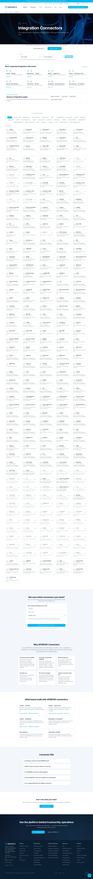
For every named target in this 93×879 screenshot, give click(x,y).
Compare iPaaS (65, 860)
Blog (63, 846)
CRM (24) (76, 117)
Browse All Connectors (53, 857)
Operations (36, 853)
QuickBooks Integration (53, 850)
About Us (79, 846)
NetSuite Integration (52, 846)
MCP (56, 7)
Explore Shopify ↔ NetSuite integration (29, 713)
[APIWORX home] (11, 7)
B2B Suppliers (37, 862)
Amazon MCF (73, 96)
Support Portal (65, 864)
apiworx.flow (22, 848)
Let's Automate (37, 832)
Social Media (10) (81, 119)
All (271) (9, 117)
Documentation (65, 850)
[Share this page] (87, 12)
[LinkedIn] (83, 3)
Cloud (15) (34, 119)
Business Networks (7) (30, 122)
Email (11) (18, 119)
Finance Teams (37, 848)
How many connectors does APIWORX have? (37, 761)
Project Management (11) (18, 122)
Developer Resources (67, 853)
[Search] (75, 3)
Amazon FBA (64, 96)
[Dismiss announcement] (88, 1)
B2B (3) (52, 117)
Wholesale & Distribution (39, 857)
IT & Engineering (37, 850)
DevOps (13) (49, 119)
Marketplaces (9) (26, 117)
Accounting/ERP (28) (60, 117)
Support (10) (82, 117)
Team (78, 853)
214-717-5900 (8, 862)
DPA (63, 872)
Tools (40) (64, 119)
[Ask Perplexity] (57, 3)
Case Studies (65, 855)
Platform (11, 12)
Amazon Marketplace (53, 855)
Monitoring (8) (57, 119)
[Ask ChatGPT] (53, 3)
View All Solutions (38, 864)
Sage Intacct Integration (53, 848)
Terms (56, 872)
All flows (85, 66)
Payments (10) (69, 117)
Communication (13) (72, 119)
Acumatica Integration (53, 853)
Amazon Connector (55, 96)
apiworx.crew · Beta (23, 855)
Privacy (60, 872)
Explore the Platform (52, 832)
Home (6, 12)
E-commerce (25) (17, 117)
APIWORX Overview (24, 846)
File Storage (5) (41, 119)
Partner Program (80, 857)
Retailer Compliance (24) (75, 122)
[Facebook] (85, 3)
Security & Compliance (82, 855)
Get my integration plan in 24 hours (46, 625)
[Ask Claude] (55, 3)
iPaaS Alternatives (66, 862)
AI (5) (56, 122)
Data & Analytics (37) (26, 119)
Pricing (60, 7)
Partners (50, 3)
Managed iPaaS (66, 857)
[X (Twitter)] (82, 3)
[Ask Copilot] (61, 3)
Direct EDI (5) (43, 122)
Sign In (78, 3)
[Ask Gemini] (58, 3)
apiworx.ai (21, 853)
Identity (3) (51, 122)
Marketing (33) (11, 119)
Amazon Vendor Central (56, 99)
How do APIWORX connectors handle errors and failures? (40, 777)
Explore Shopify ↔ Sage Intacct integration (58, 713)
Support (46, 3)
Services (79, 850)
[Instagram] (87, 3)
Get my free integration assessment (78, 7)
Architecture (22, 860)
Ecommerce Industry (38, 855)
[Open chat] (89, 875)
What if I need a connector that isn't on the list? (38, 766)
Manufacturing (37, 860)
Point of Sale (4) (45, 117)
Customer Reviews (81, 848)
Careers (78, 860)
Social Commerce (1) (36, 117)
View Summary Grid (38, 48)
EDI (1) (38, 122)
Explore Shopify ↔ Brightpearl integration (29, 726)
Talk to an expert (54, 48)
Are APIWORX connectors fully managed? (36, 772)
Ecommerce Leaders (38, 846)
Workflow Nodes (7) (63, 122)
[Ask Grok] (60, 3)
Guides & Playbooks (67, 848)
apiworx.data (22, 850)
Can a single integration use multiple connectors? (38, 783)
